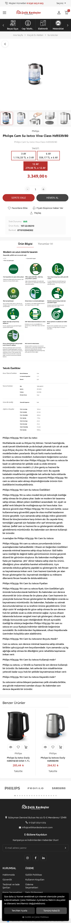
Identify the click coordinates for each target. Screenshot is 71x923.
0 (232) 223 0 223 (37, 822)
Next (68, 25)
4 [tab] (22, 795)
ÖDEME (29, 868)
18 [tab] (56, 795)
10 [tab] (36, 795)
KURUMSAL (9, 868)
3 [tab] (20, 795)
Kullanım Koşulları (34, 879)
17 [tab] (53, 795)
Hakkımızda (9, 874)
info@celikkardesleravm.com (37, 827)
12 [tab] (41, 795)
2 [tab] (17, 795)
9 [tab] (34, 795)
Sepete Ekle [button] (18, 197)
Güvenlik (7, 879)
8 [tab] (32, 795)
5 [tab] (24, 795)
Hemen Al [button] (52, 197)
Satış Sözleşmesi (34, 892)
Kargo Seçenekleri (12, 892)
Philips (18, 753)
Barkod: (12, 230)
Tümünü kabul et (51, 910)
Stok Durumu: (15, 221)
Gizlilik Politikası (33, 874)
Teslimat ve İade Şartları (11, 886)
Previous (3, 25)
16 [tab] (51, 795)
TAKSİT (35, 148)
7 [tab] (29, 795)
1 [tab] (15, 795)
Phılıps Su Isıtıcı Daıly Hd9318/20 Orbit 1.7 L (18, 759)
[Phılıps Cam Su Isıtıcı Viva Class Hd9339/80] (35, 74)
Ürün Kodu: (14, 225)
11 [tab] (39, 795)
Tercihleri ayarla (19, 910)
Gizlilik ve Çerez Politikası (37, 917)
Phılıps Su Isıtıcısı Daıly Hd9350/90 (53, 759)
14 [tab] (46, 795)
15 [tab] (48, 795)
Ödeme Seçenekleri (31, 886)
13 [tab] (44, 795)
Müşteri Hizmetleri (25, 3)
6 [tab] (27, 795)
